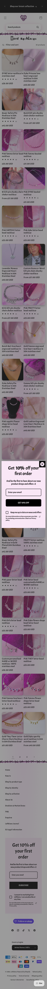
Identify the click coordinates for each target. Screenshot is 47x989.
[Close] (42, 464)
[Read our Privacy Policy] (39, 516)
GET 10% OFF (23, 502)
